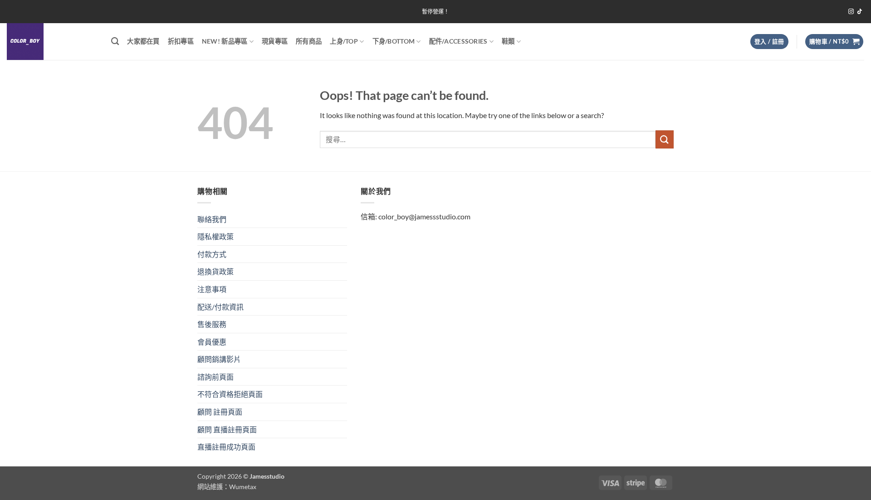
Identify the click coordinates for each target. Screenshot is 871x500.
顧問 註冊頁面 (219, 411)
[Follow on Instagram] (851, 12)
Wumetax (242, 486)
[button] (769, 41)
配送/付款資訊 (220, 306)
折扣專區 (181, 41)
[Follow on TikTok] (859, 12)
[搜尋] (115, 41)
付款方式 (211, 254)
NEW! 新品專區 (225, 41)
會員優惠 (211, 341)
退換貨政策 (215, 271)
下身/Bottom (393, 41)
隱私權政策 (215, 236)
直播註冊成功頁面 (226, 446)
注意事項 (211, 289)
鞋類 (508, 41)
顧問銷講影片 (219, 359)
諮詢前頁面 (215, 376)
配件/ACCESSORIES (458, 41)
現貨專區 (275, 41)
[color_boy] (52, 41)
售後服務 (211, 324)
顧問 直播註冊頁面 (227, 429)
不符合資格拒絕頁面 (230, 394)
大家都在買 (143, 41)
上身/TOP (344, 41)
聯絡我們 (211, 219)
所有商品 (309, 41)
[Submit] (665, 139)
